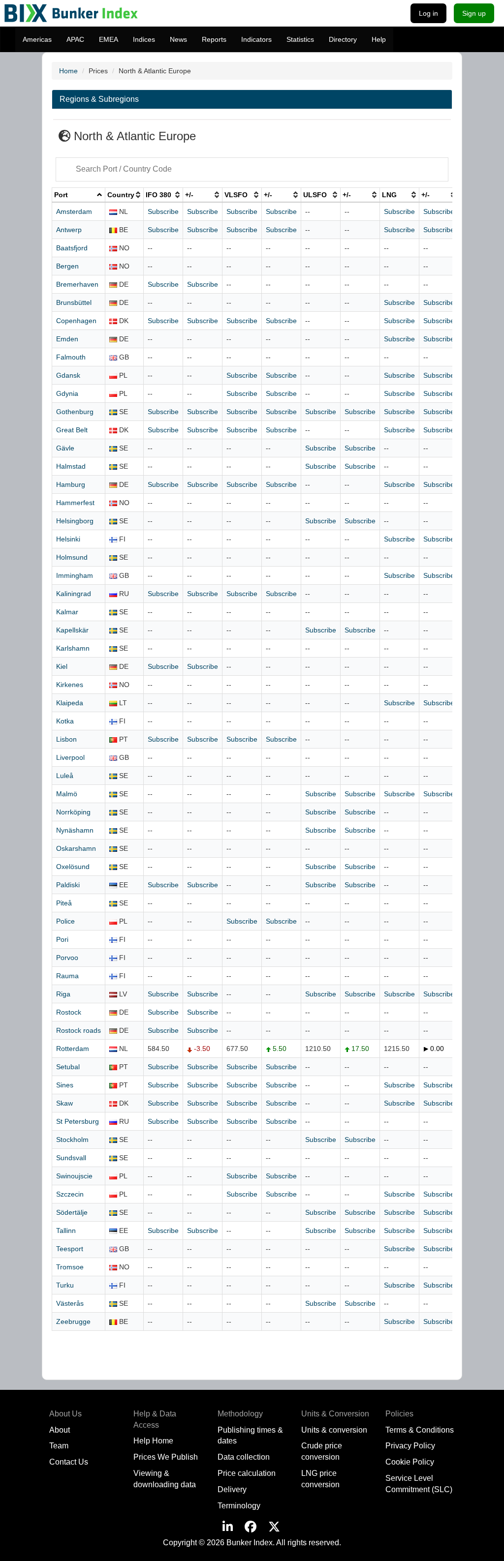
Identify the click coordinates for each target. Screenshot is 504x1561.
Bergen (67, 266)
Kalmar (67, 612)
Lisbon (66, 739)
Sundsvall (71, 1158)
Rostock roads (78, 1030)
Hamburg (70, 484)
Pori (62, 939)
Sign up (474, 13)
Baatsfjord (72, 248)
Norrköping (73, 812)
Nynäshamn (75, 830)
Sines (64, 1085)
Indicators (256, 39)
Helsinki (68, 539)
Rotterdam (72, 1048)
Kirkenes (69, 685)
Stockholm (72, 1139)
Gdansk (68, 375)
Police (65, 921)
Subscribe (163, 211)
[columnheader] (78, 194)
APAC (75, 39)
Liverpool (70, 757)
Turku (65, 1285)
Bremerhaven (77, 284)
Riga (63, 994)
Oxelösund (73, 867)
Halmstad (71, 466)
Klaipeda (69, 703)
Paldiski (68, 885)
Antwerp (69, 230)
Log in (428, 13)
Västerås (70, 1303)
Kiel (61, 666)
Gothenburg (75, 412)
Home (68, 71)
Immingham (74, 575)
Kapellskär (72, 630)
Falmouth (71, 357)
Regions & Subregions (99, 99)
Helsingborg (75, 521)
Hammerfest (75, 503)
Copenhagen (76, 321)
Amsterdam (74, 211)
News (178, 39)
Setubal (68, 1067)
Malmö (66, 794)
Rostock (68, 1012)
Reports (214, 39)
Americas (37, 39)
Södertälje (72, 1212)
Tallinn (66, 1230)
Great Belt (72, 430)
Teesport (69, 1249)
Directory (343, 39)
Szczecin (70, 1194)
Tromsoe (70, 1267)
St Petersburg (77, 1121)
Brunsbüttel (74, 302)
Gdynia (67, 393)
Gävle (65, 448)
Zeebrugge (73, 1321)
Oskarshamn (76, 848)
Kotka (65, 721)
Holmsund (72, 557)
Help (379, 39)
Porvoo (67, 957)
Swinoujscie (74, 1176)
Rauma (67, 976)
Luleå (64, 776)
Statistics (300, 39)
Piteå (64, 903)
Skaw (64, 1103)
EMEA (108, 39)
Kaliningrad (73, 594)
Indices (144, 39)
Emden (67, 339)
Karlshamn (73, 648)
